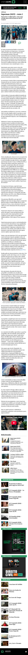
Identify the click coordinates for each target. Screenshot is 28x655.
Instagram (9, 651)
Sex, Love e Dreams (15, 643)
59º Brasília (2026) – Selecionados (15, 517)
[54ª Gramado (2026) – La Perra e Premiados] (4, 491)
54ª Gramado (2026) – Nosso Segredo (15, 497)
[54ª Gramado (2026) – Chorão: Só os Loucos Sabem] (4, 523)
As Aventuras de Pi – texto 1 (15, 636)
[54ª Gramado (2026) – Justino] (4, 504)
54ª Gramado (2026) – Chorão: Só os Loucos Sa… (15, 524)
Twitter (8, 651)
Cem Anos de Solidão (15, 584)
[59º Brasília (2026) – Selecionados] (4, 517)
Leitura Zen (3, 44)
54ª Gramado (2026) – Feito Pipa (15, 623)
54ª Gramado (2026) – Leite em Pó (15, 510)
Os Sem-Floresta (14, 617)
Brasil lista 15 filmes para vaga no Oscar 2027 (16, 484)
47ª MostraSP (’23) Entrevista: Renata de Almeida (15, 610)
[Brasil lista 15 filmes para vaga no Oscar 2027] (4, 484)
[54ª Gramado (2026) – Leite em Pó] (4, 510)
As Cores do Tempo (15, 597)
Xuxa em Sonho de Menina (15, 590)
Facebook (6, 651)
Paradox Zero (26, 651)
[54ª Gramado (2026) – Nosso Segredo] (4, 497)
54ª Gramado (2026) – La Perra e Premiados (16, 491)
